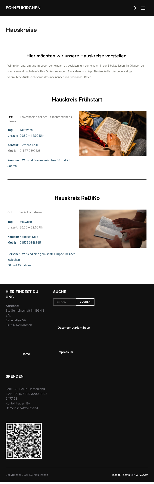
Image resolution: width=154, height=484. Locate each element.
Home (26, 354)
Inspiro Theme (121, 474)
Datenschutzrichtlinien (74, 328)
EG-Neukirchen (23, 8)
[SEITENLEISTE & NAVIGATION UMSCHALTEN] (144, 8)
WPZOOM (142, 474)
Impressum (65, 352)
